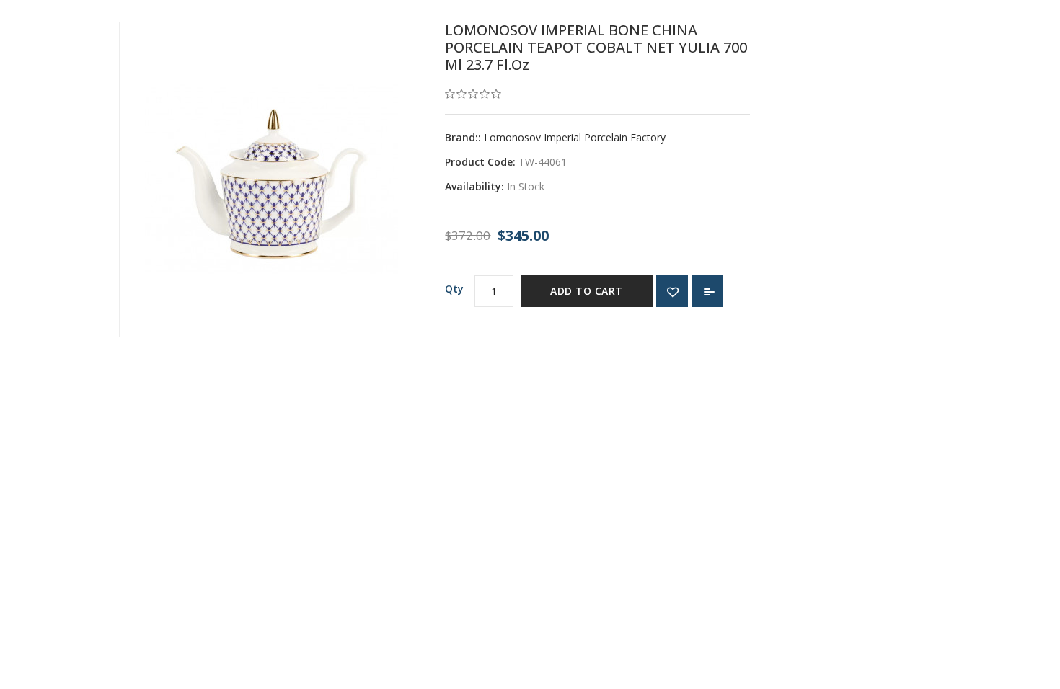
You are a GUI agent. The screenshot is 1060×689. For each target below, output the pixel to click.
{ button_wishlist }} (672, 291)
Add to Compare (707, 291)
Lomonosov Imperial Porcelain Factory (575, 137)
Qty (454, 288)
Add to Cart (586, 291)
